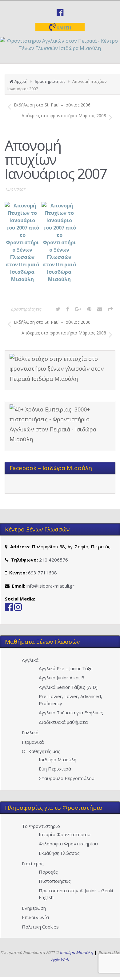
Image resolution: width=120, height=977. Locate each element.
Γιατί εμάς (33, 863)
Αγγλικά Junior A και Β (61, 677)
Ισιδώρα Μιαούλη (57, 759)
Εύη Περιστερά (55, 769)
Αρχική (20, 81)
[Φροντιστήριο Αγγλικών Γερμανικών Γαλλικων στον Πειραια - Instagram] (18, 608)
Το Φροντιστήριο (41, 826)
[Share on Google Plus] (78, 309)
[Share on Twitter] (58, 309)
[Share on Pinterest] (89, 309)
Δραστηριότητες (49, 81)
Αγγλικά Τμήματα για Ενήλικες (71, 712)
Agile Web (60, 959)
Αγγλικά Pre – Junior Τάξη (66, 668)
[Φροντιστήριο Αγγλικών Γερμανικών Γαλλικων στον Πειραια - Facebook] (9, 608)
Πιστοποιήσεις (55, 881)
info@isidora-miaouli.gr (50, 586)
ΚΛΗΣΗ (63, 28)
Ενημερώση (34, 908)
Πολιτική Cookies (40, 927)
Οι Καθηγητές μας (41, 751)
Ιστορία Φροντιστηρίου (64, 834)
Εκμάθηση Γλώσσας (59, 853)
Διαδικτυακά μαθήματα (63, 722)
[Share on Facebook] (67, 309)
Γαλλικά (30, 732)
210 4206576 (53, 560)
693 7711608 (42, 573)
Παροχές (48, 872)
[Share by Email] (100, 309)
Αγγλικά (30, 660)
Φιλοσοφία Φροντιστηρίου (68, 843)
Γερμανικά (33, 742)
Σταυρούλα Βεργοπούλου (66, 778)
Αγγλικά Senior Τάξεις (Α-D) (68, 687)
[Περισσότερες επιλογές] (110, 309)
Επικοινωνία (35, 917)
